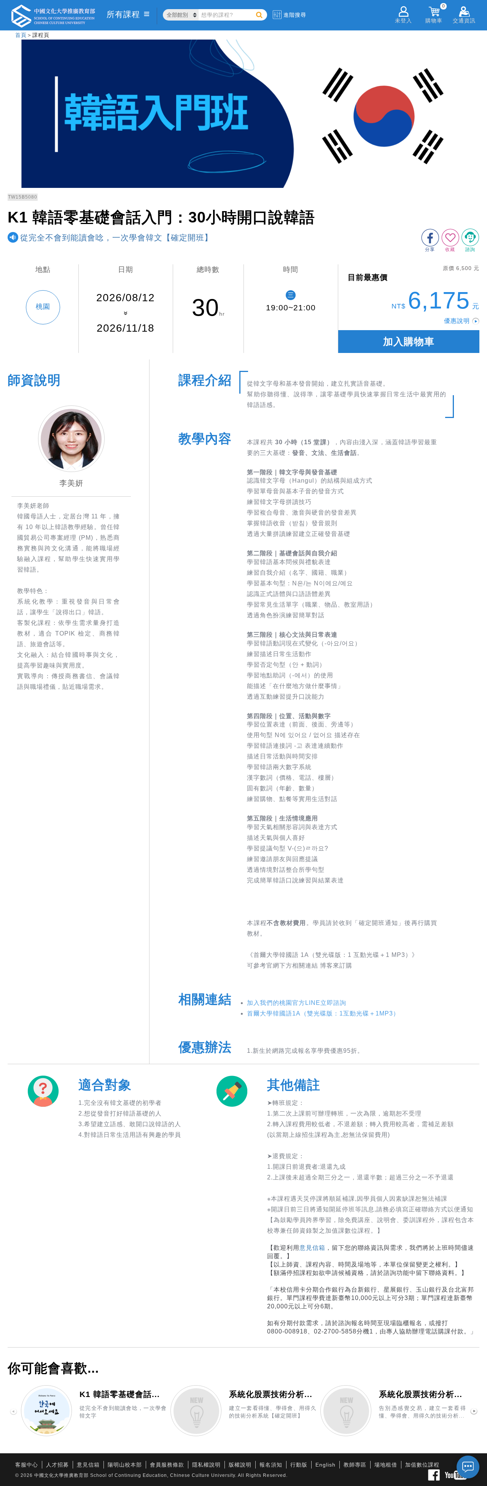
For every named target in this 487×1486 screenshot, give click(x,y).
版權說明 (240, 1465)
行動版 (298, 1465)
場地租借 (385, 1465)
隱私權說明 (206, 1465)
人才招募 (57, 1465)
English (325, 1465)
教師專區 (355, 1465)
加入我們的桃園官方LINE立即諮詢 (296, 1003)
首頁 (21, 35)
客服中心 (26, 1465)
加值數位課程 (422, 1465)
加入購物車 (408, 341)
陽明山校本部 (125, 1465)
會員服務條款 (167, 1465)
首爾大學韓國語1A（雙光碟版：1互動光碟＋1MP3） (323, 1013)
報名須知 (270, 1465)
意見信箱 (312, 1247)
